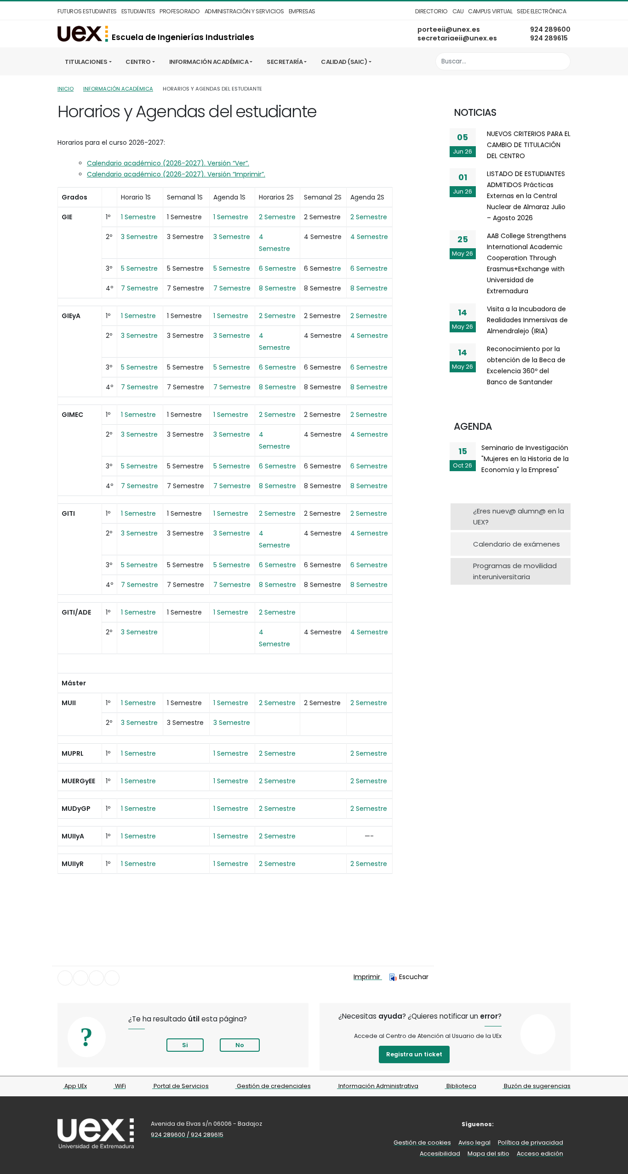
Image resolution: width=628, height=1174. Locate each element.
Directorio (431, 11)
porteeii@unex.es (448, 29)
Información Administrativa (377, 1086)
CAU (458, 11)
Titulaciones (86, 61)
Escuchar (413, 976)
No (239, 1045)
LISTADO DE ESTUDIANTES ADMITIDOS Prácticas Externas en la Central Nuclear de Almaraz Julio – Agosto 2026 (526, 195)
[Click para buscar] (561, 61)
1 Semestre (230, 702)
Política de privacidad (530, 1142)
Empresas (302, 11)
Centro (138, 61)
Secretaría (285, 61)
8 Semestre (277, 584)
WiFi (120, 1086)
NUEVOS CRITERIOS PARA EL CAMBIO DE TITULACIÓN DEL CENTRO (529, 144)
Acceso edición (540, 1153)
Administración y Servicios (244, 11)
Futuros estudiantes (87, 11)
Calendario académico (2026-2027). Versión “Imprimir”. (176, 174)
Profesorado (180, 11)
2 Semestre (277, 781)
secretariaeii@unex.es (457, 38)
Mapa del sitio (488, 1153)
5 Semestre (139, 565)
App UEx (75, 1086)
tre (336, 268)
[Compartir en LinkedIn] (96, 978)
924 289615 (549, 38)
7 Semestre (139, 584)
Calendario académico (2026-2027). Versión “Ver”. (168, 163)
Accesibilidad (440, 1153)
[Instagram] (536, 1124)
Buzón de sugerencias (536, 1086)
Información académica (209, 61)
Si (185, 1045)
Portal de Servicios (180, 1086)
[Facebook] (508, 1124)
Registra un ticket (414, 1054)
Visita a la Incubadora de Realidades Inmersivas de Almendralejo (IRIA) (527, 320)
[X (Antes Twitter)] (522, 1124)
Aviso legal (474, 1142)
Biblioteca (460, 1086)
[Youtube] (550, 1124)
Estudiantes (138, 11)
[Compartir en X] (80, 978)
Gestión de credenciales (273, 1086)
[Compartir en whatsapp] (112, 978)
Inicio (65, 88)
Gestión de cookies (422, 1142)
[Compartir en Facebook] (65, 978)
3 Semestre (231, 722)
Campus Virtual (490, 11)
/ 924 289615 (205, 1135)
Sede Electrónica (541, 11)
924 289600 (550, 29)
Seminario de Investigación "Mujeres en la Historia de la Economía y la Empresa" (525, 458)
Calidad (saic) (344, 61)
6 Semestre (277, 565)
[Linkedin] (564, 1124)
